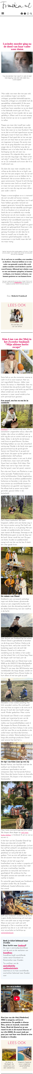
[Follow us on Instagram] (25, 14)
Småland (4, 429)
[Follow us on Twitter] (28, 14)
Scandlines (7, 953)
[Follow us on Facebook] (22, 14)
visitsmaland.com (7, 933)
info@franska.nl (18, 282)
